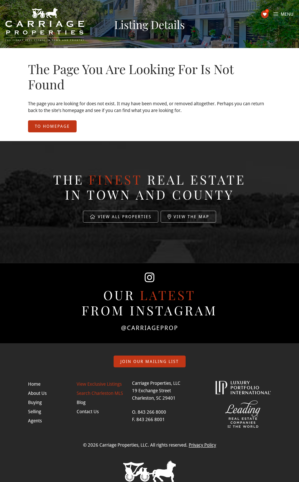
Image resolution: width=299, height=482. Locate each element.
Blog (81, 402)
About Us (37, 393)
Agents (35, 421)
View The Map (190, 216)
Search (100, 393)
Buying (35, 402)
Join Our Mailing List (149, 361)
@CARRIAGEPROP (149, 327)
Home (34, 384)
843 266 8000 (152, 412)
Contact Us (88, 411)
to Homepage (52, 126)
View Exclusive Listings (99, 384)
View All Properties (123, 216)
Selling (34, 411)
